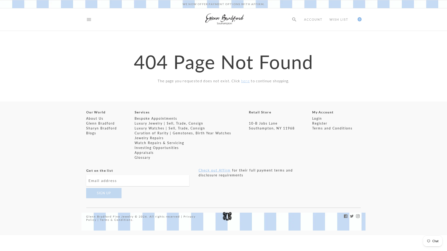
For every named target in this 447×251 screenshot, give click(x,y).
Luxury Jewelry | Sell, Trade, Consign (169, 123)
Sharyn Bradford (101, 128)
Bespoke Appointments (156, 118)
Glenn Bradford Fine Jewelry (110, 216)
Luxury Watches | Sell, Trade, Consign (170, 128)
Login (317, 118)
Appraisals (144, 153)
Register (319, 123)
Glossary (142, 157)
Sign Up (104, 193)
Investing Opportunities (157, 148)
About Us (94, 118)
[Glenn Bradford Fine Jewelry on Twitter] (352, 215)
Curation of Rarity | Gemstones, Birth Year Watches (183, 133)
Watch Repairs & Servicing (159, 143)
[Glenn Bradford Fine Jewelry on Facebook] (346, 215)
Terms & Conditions (116, 219)
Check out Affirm (215, 170)
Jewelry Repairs (149, 138)
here (245, 81)
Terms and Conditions (332, 128)
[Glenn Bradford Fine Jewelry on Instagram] (358, 215)
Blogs (91, 133)
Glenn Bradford (100, 123)
